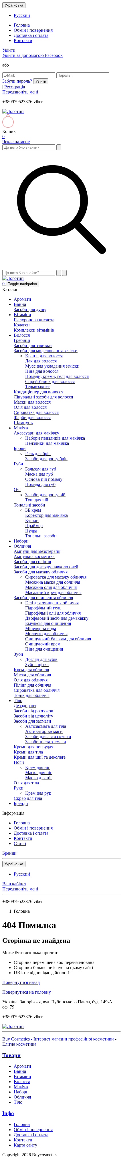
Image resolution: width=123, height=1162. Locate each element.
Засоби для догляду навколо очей (46, 566)
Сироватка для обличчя (36, 690)
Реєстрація (14, 86)
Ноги (19, 762)
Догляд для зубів (41, 659)
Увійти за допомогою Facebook (32, 55)
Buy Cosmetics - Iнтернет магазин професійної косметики (58, 1039)
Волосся (22, 335)
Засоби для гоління (32, 561)
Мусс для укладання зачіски (52, 366)
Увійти (8, 50)
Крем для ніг (37, 767)
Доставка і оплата (31, 35)
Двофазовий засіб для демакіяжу (56, 618)
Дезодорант (25, 705)
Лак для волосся (41, 360)
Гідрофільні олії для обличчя (53, 613)
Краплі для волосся (44, 355)
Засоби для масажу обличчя (41, 571)
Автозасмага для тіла (45, 726)
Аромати (22, 299)
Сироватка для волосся (36, 412)
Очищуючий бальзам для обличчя (58, 638)
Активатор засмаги (44, 731)
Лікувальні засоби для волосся (43, 396)
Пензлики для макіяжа (47, 443)
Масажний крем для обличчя (53, 592)
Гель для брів (38, 453)
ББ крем (33, 510)
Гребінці (22, 340)
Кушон (32, 520)
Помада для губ (40, 484)
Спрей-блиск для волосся (50, 381)
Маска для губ (39, 474)
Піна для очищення (44, 649)
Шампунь (23, 422)
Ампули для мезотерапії (37, 551)
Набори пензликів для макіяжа (55, 438)
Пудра (31, 530)
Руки (18, 788)
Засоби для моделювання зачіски (46, 350)
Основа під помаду (43, 479)
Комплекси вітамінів (34, 330)
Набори (21, 541)
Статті (20, 843)
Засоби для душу (30, 309)
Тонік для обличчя (31, 695)
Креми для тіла (28, 752)
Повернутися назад (21, 982)
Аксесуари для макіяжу (36, 432)
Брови (20, 448)
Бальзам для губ (40, 469)
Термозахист (37, 386)
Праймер (34, 525)
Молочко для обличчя (46, 633)
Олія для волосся (30, 407)
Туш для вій (36, 499)
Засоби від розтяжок (33, 710)
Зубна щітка (37, 664)
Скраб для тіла (28, 798)
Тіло (18, 700)
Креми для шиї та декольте (40, 757)
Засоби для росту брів (46, 458)
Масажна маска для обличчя (52, 582)
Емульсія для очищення (48, 623)
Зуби (18, 654)
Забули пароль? (17, 81)
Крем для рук (38, 793)
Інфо (8, 1113)
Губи (18, 463)
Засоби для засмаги (32, 721)
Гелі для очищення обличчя (52, 602)
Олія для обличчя (30, 679)
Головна (22, 25)
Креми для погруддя (33, 746)
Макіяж (21, 427)
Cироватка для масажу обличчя (55, 577)
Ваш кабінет (14, 883)
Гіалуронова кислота (34, 319)
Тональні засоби (29, 505)
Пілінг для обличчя (32, 685)
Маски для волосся (32, 402)
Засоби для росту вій (45, 494)
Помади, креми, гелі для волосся (57, 376)
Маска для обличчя (32, 674)
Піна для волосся (41, 371)
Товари (11, 1055)
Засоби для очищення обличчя (43, 597)
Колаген (22, 324)
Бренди (21, 803)
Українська (14, 5)
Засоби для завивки (33, 345)
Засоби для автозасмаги (48, 736)
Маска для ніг (38, 772)
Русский (22, 15)
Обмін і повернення (33, 30)
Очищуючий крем (42, 643)
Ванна (20, 304)
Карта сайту (25, 1145)
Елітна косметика (19, 1044)
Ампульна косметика (34, 556)
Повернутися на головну (26, 992)
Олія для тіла (26, 782)
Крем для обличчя (31, 669)
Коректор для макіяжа (46, 515)
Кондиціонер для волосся (38, 391)
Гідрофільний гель (43, 607)
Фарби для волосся (32, 417)
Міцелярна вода (40, 628)
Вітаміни (22, 314)
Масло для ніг (38, 777)
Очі (17, 489)
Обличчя (22, 546)
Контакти (23, 40)
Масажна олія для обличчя (51, 587)
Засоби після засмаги (45, 741)
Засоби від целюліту (33, 715)
